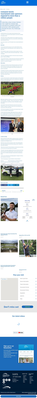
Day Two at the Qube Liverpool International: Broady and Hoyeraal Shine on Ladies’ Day (8, 266)
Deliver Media (34, 392)
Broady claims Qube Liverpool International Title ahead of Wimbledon (9, 234)
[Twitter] (6, 380)
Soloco (35, 393)
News (24, 380)
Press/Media (25, 379)
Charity (24, 376)
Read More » (2, 237)
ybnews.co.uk (6, 160)
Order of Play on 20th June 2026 (24, 235)
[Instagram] (9, 380)
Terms (24, 382)
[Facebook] (4, 380)
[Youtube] (4, 382)
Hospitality (24, 375)
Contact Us (24, 378)
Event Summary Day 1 (23, 269)
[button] (4, 185)
